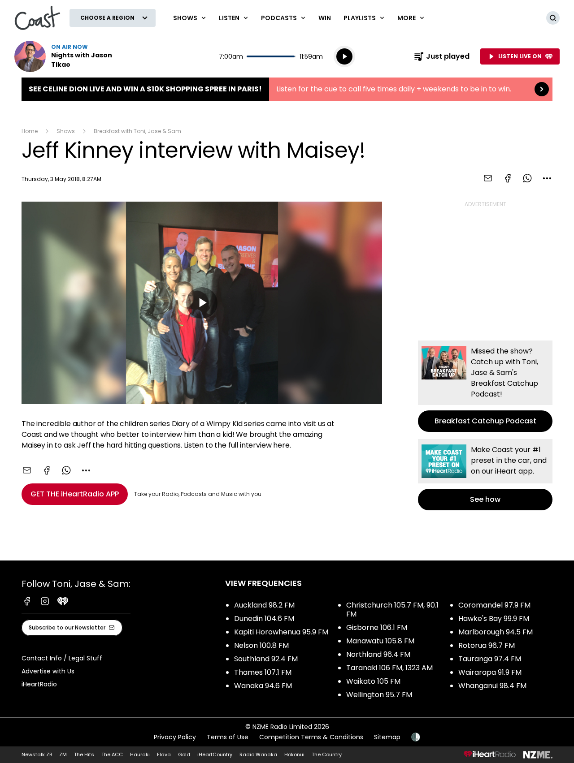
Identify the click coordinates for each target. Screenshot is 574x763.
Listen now (71, 56)
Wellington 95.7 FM (379, 695)
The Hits (84, 754)
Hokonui (294, 754)
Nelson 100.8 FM (261, 645)
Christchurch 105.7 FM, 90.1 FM (392, 609)
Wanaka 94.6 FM (263, 686)
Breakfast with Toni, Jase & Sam (137, 131)
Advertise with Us (48, 671)
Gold (184, 754)
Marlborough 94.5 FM (495, 632)
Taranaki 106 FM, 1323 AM (389, 668)
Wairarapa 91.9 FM (490, 672)
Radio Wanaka (258, 754)
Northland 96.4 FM (378, 654)
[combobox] (547, 178)
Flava (164, 754)
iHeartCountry (214, 754)
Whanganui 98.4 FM (492, 686)
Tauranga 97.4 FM (489, 659)
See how (485, 474)
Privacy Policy (175, 737)
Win (324, 17)
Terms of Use (227, 737)
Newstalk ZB (37, 754)
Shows (66, 131)
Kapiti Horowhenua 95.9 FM (281, 632)
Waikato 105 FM (373, 681)
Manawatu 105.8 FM (380, 641)
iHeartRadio (39, 684)
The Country (327, 754)
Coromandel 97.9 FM (494, 605)
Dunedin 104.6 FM (264, 618)
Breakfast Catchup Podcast (485, 386)
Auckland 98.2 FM (264, 605)
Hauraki (140, 754)
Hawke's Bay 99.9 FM (493, 618)
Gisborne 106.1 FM (376, 627)
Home (30, 131)
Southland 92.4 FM (266, 659)
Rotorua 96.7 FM (486, 645)
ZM (63, 754)
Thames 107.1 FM (262, 672)
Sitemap (387, 737)
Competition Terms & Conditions (311, 737)
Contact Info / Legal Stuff (62, 658)
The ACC (112, 754)
